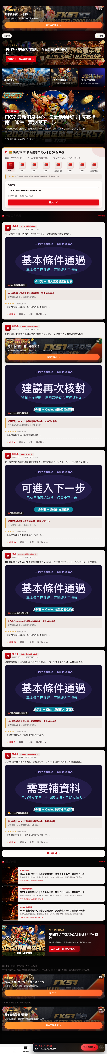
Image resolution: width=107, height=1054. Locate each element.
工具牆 (34, 966)
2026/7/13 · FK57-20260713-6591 (25, 657)
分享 (30, 314)
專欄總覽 (101, 862)
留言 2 (23, 542)
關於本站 (5, 966)
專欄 (27, 966)
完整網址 (11, 185)
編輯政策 (20, 966)
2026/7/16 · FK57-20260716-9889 (25, 329)
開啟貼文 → (41, 314)
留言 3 (22, 442)
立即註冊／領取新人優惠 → (64, 949)
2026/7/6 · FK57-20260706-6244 (25, 457)
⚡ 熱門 (100, 36)
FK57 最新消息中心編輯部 (15, 139)
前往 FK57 (89, 1047)
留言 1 (23, 642)
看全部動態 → (53, 853)
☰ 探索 (7, 36)
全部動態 (101, 216)
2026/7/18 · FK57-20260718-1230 (25, 229)
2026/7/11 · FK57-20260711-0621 (25, 757)
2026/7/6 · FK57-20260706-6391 (25, 557)
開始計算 (53, 202)
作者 (13, 966)
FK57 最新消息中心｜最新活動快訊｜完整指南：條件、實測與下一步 (50, 119)
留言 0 (22, 314)
